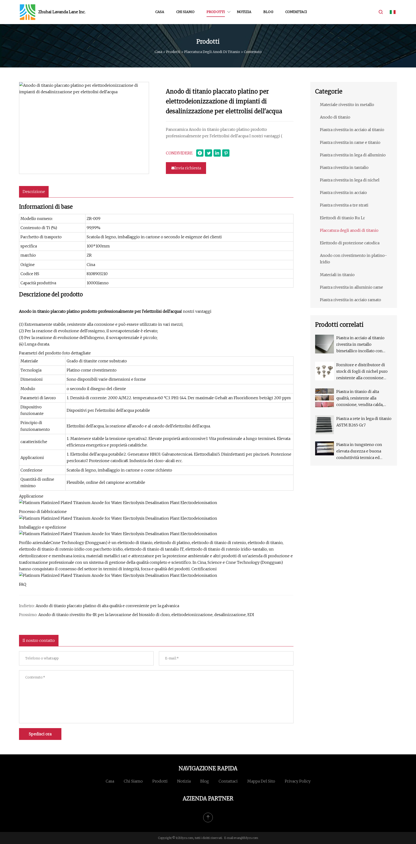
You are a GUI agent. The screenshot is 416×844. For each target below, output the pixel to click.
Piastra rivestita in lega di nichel (349, 180)
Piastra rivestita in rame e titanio (350, 142)
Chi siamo (185, 12)
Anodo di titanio (335, 117)
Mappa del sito (261, 781)
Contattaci (296, 12)
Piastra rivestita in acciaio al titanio (352, 129)
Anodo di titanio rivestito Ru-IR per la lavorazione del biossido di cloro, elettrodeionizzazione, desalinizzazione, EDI (146, 614)
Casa (159, 12)
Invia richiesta (188, 168)
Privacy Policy (298, 781)
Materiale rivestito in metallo (347, 104)
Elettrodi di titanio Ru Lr (342, 217)
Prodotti (216, 12)
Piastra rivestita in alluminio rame (351, 287)
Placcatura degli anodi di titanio (212, 52)
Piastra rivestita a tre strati (344, 205)
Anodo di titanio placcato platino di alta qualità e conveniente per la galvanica (107, 605)
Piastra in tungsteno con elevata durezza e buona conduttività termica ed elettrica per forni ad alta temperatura (359, 451)
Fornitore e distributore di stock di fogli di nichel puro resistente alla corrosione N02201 (362, 371)
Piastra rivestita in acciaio (343, 192)
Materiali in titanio (337, 274)
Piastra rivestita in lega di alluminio (353, 155)
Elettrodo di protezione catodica (349, 242)
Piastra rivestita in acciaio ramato (350, 299)
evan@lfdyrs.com (246, 838)
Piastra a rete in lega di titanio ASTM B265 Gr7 (363, 421)
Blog (268, 12)
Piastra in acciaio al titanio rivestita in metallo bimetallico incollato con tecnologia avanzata (360, 344)
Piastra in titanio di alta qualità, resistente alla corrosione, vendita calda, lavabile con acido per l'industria (359, 398)
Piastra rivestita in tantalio (344, 167)
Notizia (244, 12)
